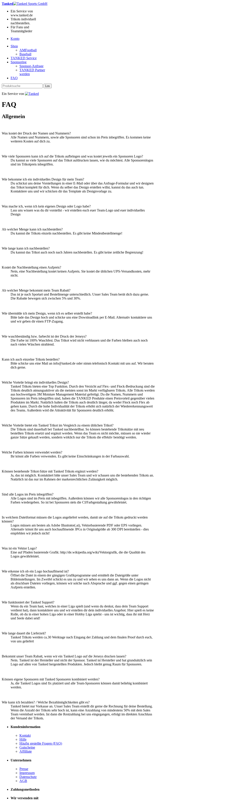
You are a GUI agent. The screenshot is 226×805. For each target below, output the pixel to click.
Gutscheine (27, 747)
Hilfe (22, 739)
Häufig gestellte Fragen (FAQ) (40, 743)
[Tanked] (32, 94)
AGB (23, 781)
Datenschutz (28, 777)
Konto (15, 38)
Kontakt (25, 735)
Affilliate (25, 751)
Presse (23, 769)
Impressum (27, 773)
